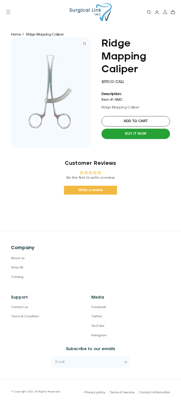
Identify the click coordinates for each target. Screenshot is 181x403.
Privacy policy (95, 392)
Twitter (96, 316)
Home (16, 34)
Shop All (17, 267)
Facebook (98, 307)
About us (18, 258)
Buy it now (136, 134)
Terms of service (122, 392)
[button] (8, 12)
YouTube (97, 325)
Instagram (99, 335)
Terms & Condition (25, 316)
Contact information (154, 392)
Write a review (90, 190)
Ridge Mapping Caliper (45, 34)
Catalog (17, 277)
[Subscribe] (125, 362)
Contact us (19, 307)
